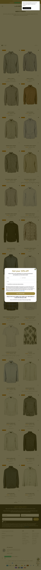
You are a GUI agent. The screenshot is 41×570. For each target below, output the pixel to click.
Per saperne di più (27, 8)
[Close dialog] (35, 269)
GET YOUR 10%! (20, 293)
